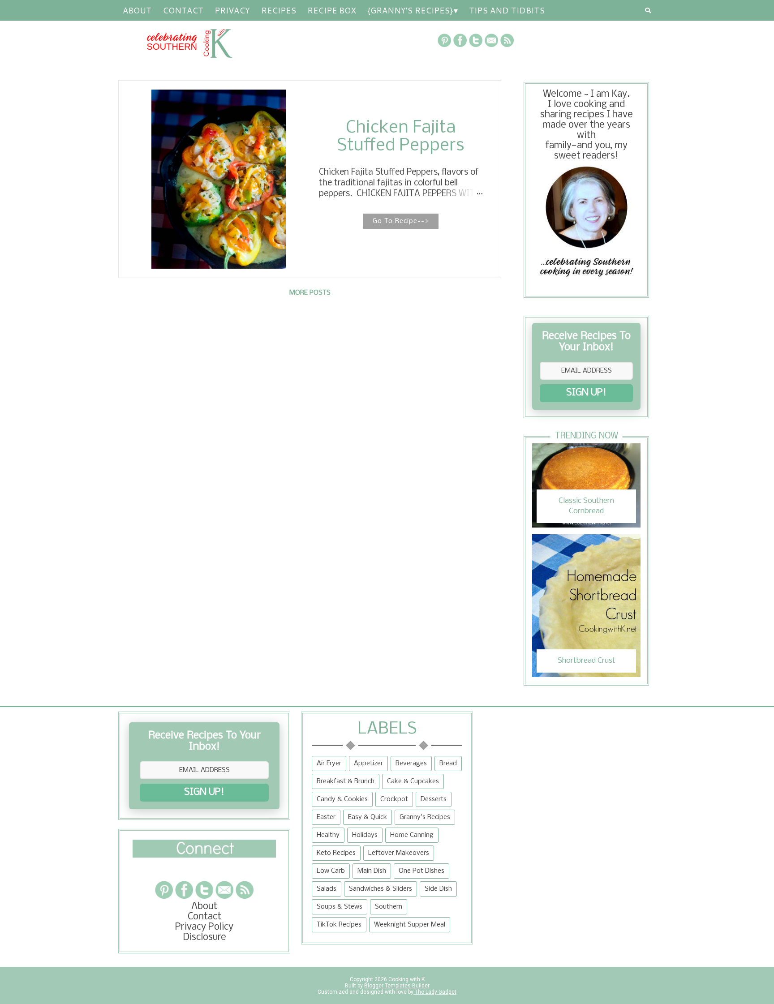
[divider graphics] (204, 855)
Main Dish (371, 871)
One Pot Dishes (421, 871)
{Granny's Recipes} (410, 10)
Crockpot (394, 799)
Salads (326, 888)
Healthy (328, 835)
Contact (183, 10)
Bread (448, 763)
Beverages (411, 763)
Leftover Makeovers (398, 853)
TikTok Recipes (339, 924)
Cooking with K (406, 979)
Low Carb (331, 871)
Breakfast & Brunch (345, 781)
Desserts (434, 799)
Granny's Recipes (425, 817)
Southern (388, 906)
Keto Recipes (336, 853)
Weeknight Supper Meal (409, 924)
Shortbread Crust (586, 660)
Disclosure (204, 937)
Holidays (365, 835)
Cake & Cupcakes (413, 781)
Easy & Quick (367, 817)
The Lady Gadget (434, 992)
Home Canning (412, 835)
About (137, 10)
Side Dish (438, 888)
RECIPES (278, 10)
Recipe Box (331, 10)
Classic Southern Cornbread (586, 506)
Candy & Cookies (342, 799)
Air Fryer (329, 763)
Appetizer (368, 763)
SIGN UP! (586, 393)
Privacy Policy (204, 927)
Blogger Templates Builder (397, 986)
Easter (326, 817)
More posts (310, 292)
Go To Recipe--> (401, 221)
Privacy (232, 10)
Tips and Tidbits (507, 10)
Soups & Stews (339, 906)
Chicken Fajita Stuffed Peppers (400, 137)
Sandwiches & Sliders (380, 888)
